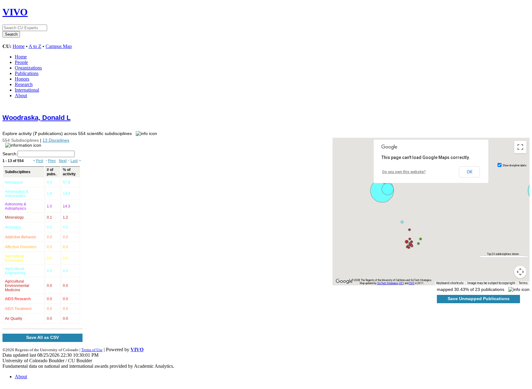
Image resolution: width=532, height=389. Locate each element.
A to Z (35, 46)
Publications (26, 73)
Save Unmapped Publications (479, 298)
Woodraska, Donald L (36, 117)
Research (24, 84)
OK (469, 171)
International (27, 90)
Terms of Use (92, 349)
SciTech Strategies (387, 283)
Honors (22, 78)
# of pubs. (51, 172)
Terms (523, 283)
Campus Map (59, 46)
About (21, 95)
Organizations (28, 67)
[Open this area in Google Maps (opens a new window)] (344, 281)
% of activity (69, 172)
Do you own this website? (404, 172)
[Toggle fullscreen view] (520, 147)
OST (401, 283)
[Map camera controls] (520, 272)
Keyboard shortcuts (450, 283)
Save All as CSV (42, 337)
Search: (10, 153)
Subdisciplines (17, 172)
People (21, 62)
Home (19, 46)
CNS (411, 283)
